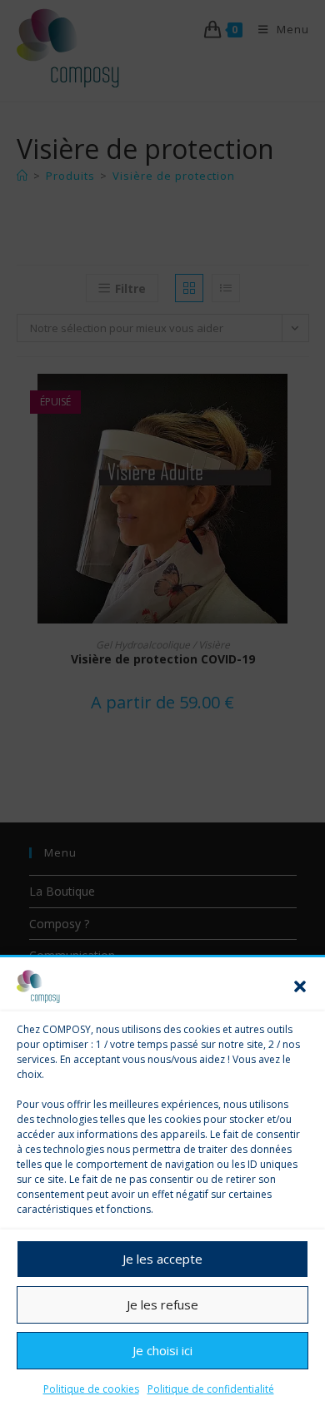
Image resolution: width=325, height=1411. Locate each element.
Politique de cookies (91, 1389)
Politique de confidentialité (211, 1389)
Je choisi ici (162, 1350)
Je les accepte (162, 1258)
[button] (300, 986)
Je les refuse (162, 1304)
